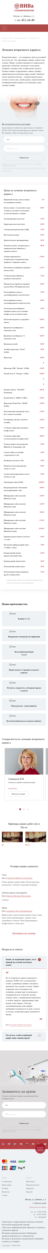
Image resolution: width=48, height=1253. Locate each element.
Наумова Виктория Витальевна (18, 896)
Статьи (4, 1195)
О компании (7, 1181)
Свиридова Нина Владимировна (19, 911)
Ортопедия (30, 1181)
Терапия (29, 1192)
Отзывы (5, 1188)
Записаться (24, 158)
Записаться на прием (18, 794)
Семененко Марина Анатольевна (19, 878)
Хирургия (30, 1188)
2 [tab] (24, 809)
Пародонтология (32, 1185)
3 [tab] (28, 809)
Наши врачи (7, 1185)
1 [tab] (20, 809)
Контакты (5, 1192)
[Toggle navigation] (4, 28)
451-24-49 (24, 20)
